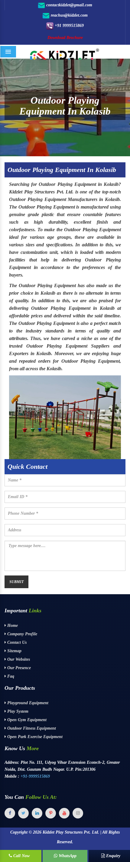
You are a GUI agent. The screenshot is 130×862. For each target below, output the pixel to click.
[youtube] (64, 813)
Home (12, 625)
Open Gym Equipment (26, 720)
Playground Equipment (27, 703)
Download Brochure (65, 37)
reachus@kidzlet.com (69, 15)
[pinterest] (50, 813)
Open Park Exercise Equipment (34, 736)
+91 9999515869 (69, 25)
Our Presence (18, 668)
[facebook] (10, 813)
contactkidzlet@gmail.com (68, 5)
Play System (17, 711)
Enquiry (112, 856)
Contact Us (16, 642)
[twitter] (23, 813)
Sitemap (13, 651)
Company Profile (21, 634)
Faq (10, 676)
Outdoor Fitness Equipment (31, 728)
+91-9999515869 (35, 776)
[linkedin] (37, 813)
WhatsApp (66, 856)
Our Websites (18, 659)
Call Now (21, 856)
